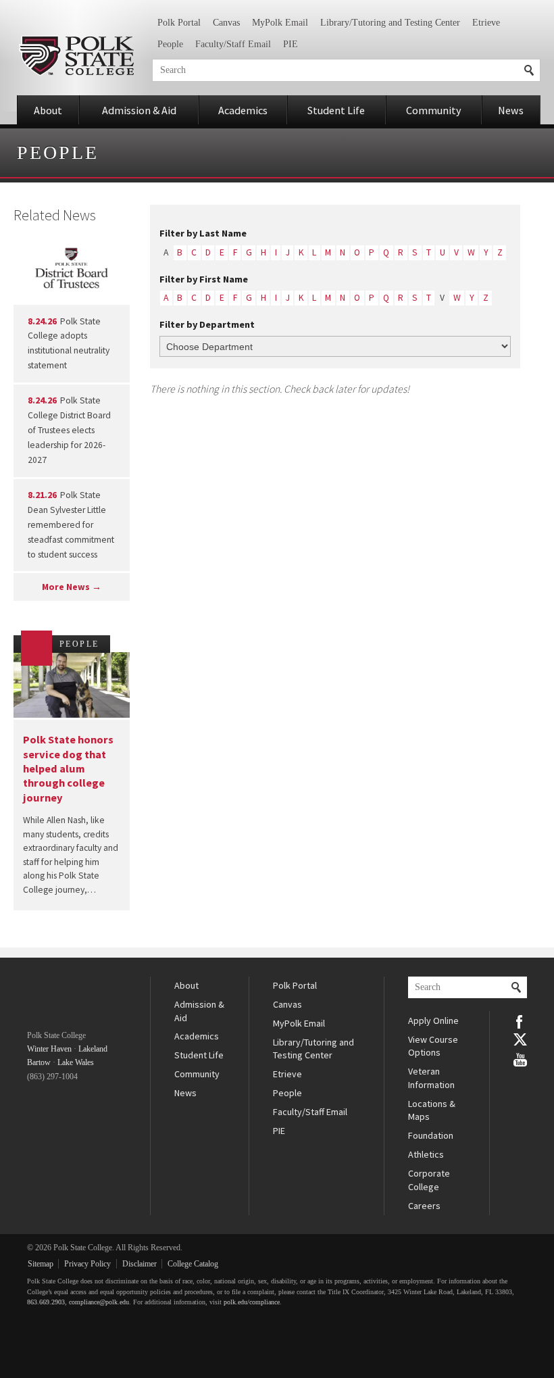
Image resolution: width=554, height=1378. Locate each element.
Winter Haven (49, 1049)
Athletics (426, 1154)
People (170, 44)
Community (433, 110)
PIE (290, 44)
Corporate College (429, 1180)
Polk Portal (179, 23)
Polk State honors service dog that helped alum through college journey (68, 768)
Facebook (520, 1020)
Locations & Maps (431, 1110)
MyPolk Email (280, 23)
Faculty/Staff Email (233, 44)
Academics (243, 110)
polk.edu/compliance (252, 1302)
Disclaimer (139, 1264)
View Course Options (433, 1046)
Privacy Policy (87, 1264)
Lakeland (92, 1049)
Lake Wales (75, 1062)
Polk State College (76, 56)
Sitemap (40, 1264)
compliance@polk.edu (99, 1302)
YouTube (520, 1058)
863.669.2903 (46, 1302)
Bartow (39, 1062)
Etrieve (486, 23)
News (511, 110)
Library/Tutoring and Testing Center (390, 23)
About (48, 110)
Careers (424, 1206)
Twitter (520, 1039)
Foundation (430, 1135)
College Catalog (193, 1264)
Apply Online (433, 1020)
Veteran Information (431, 1078)
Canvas (226, 23)
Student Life (336, 110)
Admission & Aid (139, 110)
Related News (55, 214)
